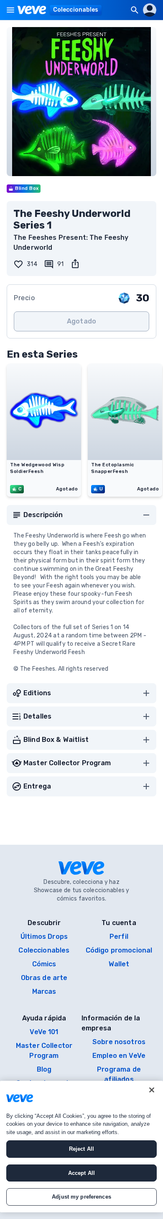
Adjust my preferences (81, 1197)
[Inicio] (32, 10)
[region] (81, 1146)
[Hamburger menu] (10, 10)
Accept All (81, 1173)
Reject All (81, 1149)
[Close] (152, 1090)
